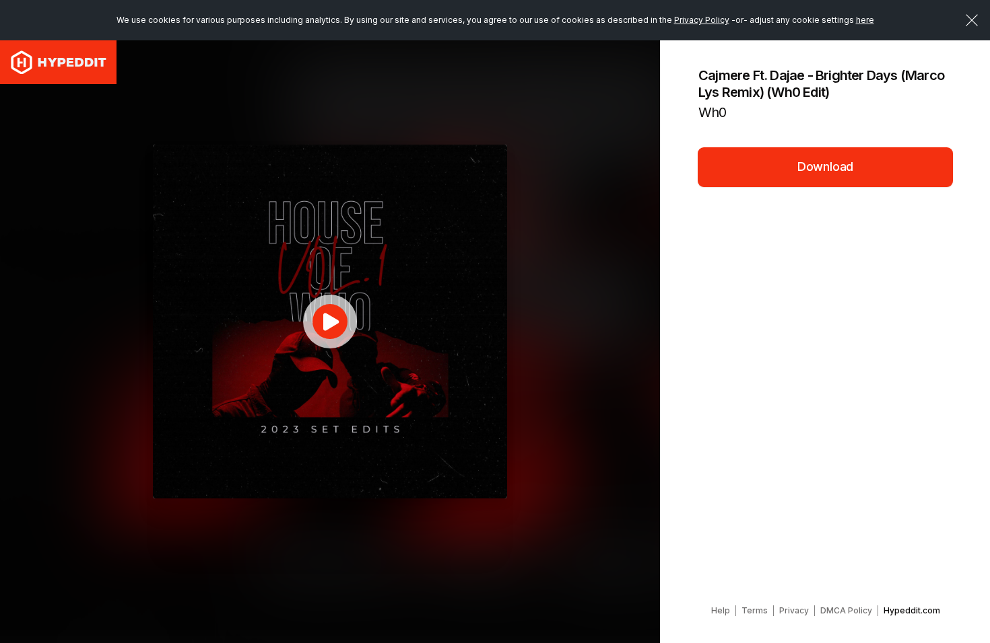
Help (720, 610)
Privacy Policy (701, 20)
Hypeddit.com (912, 610)
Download (825, 166)
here (865, 20)
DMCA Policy (846, 610)
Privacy (794, 610)
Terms (754, 610)
